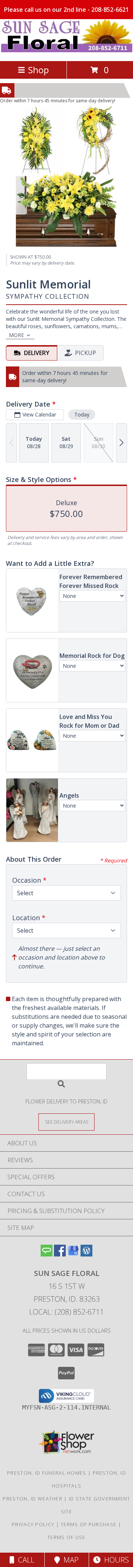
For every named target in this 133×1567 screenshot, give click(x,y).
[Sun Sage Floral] (66, 50)
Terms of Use (66, 1537)
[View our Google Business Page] (73, 1254)
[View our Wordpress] (86, 1254)
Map (69, 1560)
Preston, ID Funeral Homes (46, 1472)
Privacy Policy (33, 1524)
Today (81, 414)
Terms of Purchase (88, 1524)
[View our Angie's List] (46, 1254)
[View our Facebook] (60, 1254)
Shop (38, 70)
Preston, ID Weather (32, 1498)
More (16, 335)
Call (24, 1560)
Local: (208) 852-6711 (66, 1312)
